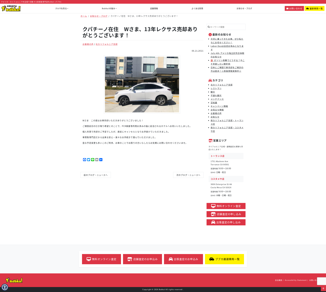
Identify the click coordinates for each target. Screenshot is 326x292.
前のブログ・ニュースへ (96, 174)
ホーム (83, 15)
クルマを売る (61, 8)
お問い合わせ (295, 8)
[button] (323, 288)
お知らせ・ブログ (244, 8)
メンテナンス (217, 99)
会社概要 (278, 280)
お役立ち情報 (217, 109)
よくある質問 (197, 8)
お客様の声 (88, 44)
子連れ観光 (216, 95)
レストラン (216, 88)
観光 (213, 91)
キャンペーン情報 (219, 106)
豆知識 (214, 102)
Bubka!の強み (108, 8)
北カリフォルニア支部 (107, 44)
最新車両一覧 (316, 8)
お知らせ (215, 116)
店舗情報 (154, 8)
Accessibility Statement (296, 280)
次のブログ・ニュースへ (188, 174)
